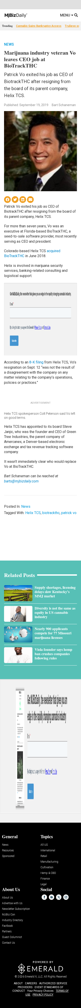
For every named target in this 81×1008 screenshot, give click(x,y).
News (9, 44)
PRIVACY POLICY (43, 994)
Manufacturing (49, 861)
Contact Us (8, 942)
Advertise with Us (12, 903)
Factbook (7, 925)
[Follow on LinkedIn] (51, 897)
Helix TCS (33, 513)
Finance (45, 878)
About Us (7, 897)
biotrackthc (51, 513)
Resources (8, 850)
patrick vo (68, 513)
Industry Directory (12, 920)
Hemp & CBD (48, 873)
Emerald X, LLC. (34, 976)
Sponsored (8, 856)
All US (44, 844)
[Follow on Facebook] (44, 897)
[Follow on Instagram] (66, 897)
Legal (43, 884)
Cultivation (46, 867)
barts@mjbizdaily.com (21, 481)
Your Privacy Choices (40, 990)
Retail (43, 856)
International (47, 850)
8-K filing (36, 362)
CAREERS (31, 983)
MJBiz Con (8, 914)
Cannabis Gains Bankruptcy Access (38, 26)
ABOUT (18, 983)
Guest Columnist (12, 937)
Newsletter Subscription (16, 909)
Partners (7, 931)
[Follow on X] (58, 897)
